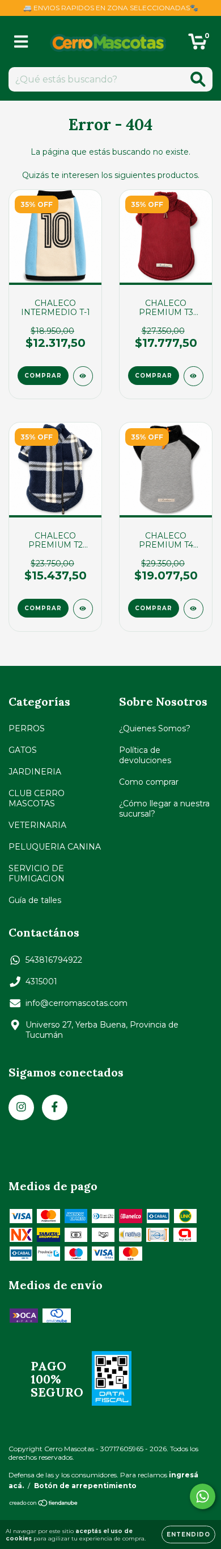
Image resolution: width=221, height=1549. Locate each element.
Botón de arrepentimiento (85, 1485)
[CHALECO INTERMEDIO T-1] (83, 376)
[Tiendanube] (43, 1504)
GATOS (22, 750)
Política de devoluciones (145, 755)
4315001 (41, 981)
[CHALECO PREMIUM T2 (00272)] (83, 609)
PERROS (26, 728)
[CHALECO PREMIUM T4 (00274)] (193, 609)
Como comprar (148, 782)
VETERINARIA (37, 825)
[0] (197, 44)
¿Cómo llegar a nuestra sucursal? (164, 808)
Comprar (43, 375)
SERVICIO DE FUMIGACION (36, 873)
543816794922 (54, 960)
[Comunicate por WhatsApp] (202, 1496)
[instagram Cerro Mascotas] (21, 1107)
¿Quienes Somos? (154, 728)
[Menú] (21, 42)
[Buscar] (198, 79)
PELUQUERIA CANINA (54, 847)
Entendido (188, 1534)
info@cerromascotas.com (77, 1003)
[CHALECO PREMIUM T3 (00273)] (193, 376)
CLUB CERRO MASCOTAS (36, 798)
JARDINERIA (34, 772)
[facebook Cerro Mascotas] (54, 1107)
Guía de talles (34, 900)
